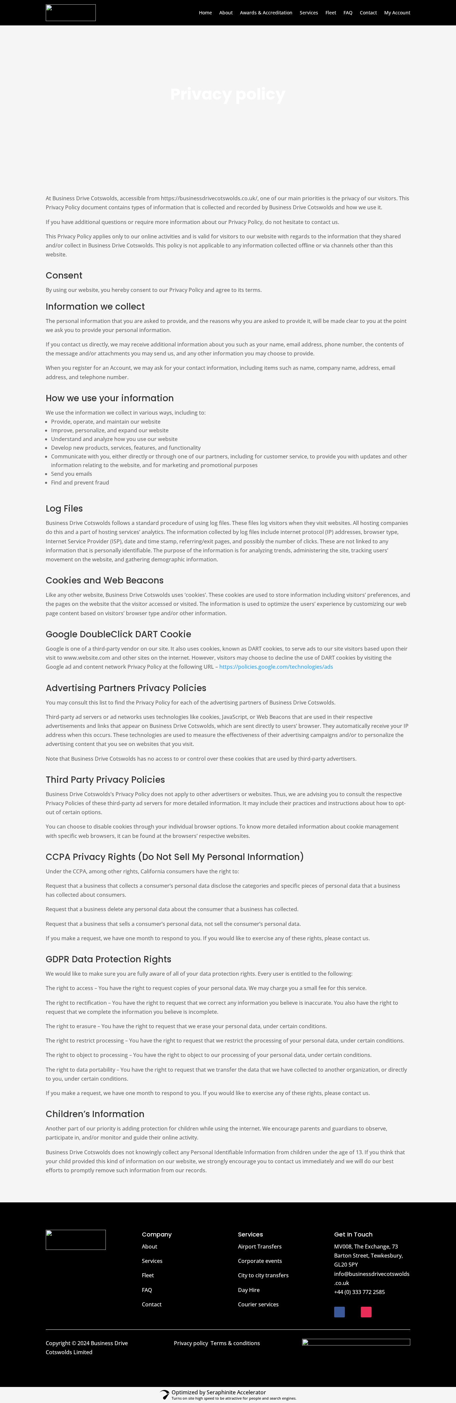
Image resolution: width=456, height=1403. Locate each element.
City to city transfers (263, 1275)
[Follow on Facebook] (339, 1312)
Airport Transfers (260, 1246)
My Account (397, 12)
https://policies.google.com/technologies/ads (276, 666)
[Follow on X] (353, 1312)
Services (309, 12)
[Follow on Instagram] (366, 1312)
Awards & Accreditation (266, 12)
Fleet (330, 12)
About (226, 12)
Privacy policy (191, 1343)
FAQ (348, 12)
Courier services (258, 1304)
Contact (368, 12)
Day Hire (249, 1290)
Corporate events (260, 1261)
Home (205, 12)
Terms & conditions (235, 1343)
